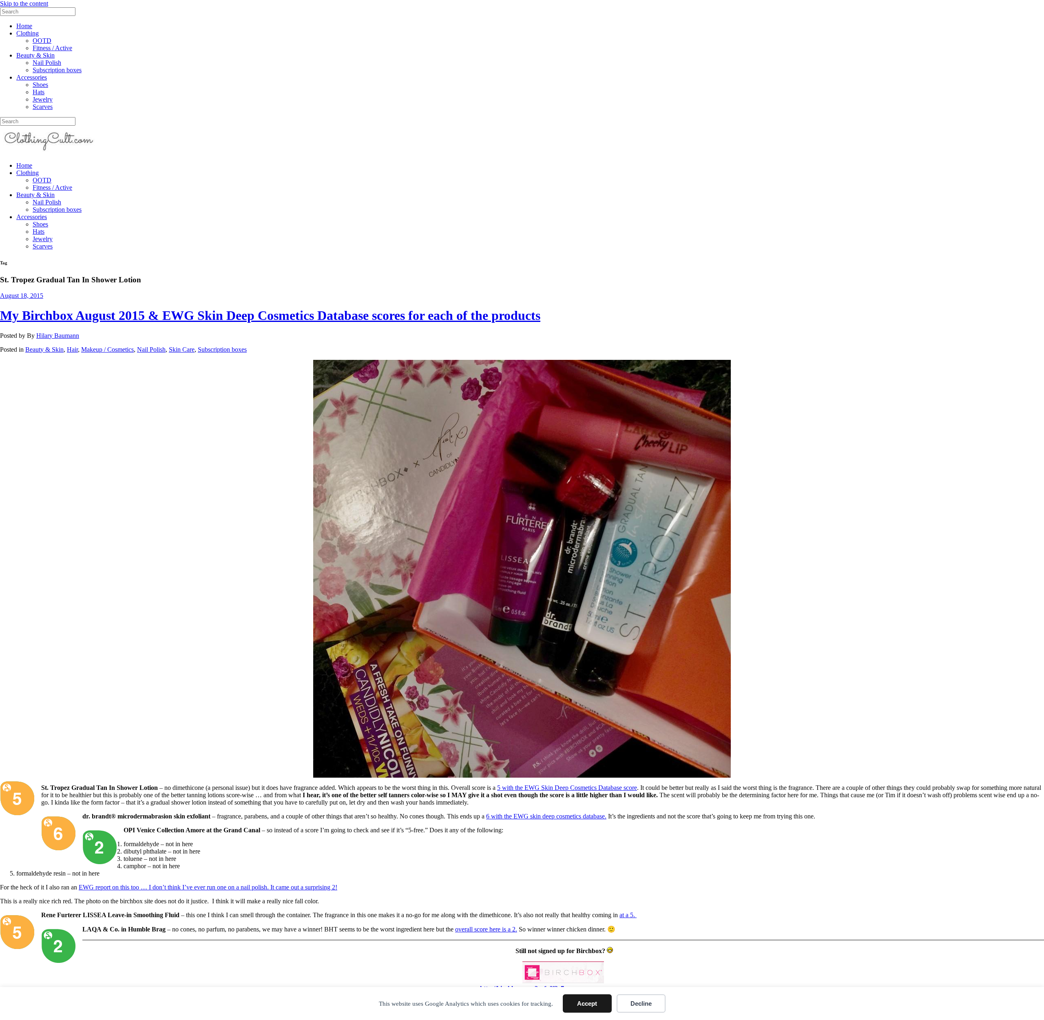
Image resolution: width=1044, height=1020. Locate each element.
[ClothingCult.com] (49, 151)
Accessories (31, 77)
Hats (38, 92)
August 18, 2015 (21, 295)
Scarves (43, 106)
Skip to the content (24, 3)
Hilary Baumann (57, 335)
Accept (587, 1003)
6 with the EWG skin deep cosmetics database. (546, 816)
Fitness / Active (52, 47)
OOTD (42, 40)
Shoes (40, 84)
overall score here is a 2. (486, 929)
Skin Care (182, 349)
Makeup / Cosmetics (107, 349)
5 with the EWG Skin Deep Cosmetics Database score (567, 787)
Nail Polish (47, 62)
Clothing (27, 33)
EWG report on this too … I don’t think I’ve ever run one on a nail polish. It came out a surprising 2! (208, 887)
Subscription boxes (57, 70)
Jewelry (43, 99)
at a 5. (628, 914)
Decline (641, 1003)
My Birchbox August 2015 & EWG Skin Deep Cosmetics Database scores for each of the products (270, 315)
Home (24, 25)
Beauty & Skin (35, 55)
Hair (72, 349)
